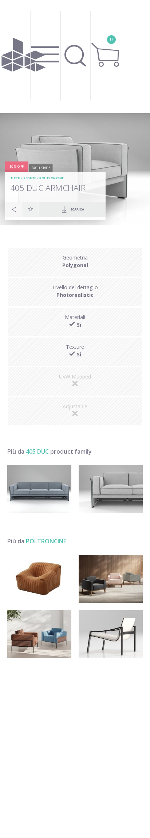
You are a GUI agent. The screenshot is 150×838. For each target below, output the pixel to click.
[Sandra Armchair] (39, 579)
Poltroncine (51, 178)
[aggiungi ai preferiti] (30, 209)
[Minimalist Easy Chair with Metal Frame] (111, 634)
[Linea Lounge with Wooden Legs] (111, 579)
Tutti (15, 178)
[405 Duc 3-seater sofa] (39, 489)
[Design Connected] (23, 56)
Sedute (29, 178)
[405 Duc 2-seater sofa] (111, 489)
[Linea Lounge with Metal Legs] (39, 634)
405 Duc (37, 451)
